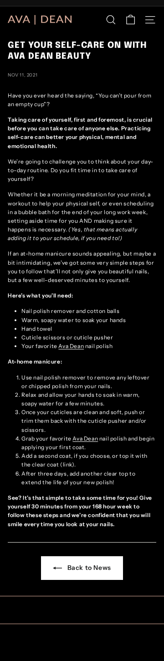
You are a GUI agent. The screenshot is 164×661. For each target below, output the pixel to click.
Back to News (88, 568)
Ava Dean (71, 346)
